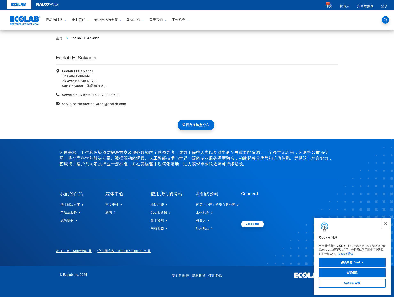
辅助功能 (157, 205)
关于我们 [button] (156, 20)
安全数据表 (365, 6)
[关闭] (385, 223)
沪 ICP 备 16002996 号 (74, 251)
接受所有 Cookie (352, 262)
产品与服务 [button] (54, 20)
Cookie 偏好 (252, 224)
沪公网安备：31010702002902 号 (124, 251)
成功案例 (66, 220)
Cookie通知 (159, 212)
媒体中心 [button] (133, 20)
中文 (329, 6)
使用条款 (215, 276)
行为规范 (202, 228)
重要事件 (112, 204)
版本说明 (157, 220)
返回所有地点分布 (195, 125)
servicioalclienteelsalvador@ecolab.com (94, 104)
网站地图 (157, 228)
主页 (59, 38)
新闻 (108, 212)
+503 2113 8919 (106, 95)
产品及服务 (68, 212)
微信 (247, 208)
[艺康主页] (25, 21)
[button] (66, 20)
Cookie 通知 (346, 253)
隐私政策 (199, 276)
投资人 (345, 6)
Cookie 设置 (352, 283)
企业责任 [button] (78, 20)
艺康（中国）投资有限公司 (214, 205)
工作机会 (202, 212)
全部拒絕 (352, 272)
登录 (384, 6)
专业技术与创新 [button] (106, 20)
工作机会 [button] (179, 20)
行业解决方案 (70, 205)
